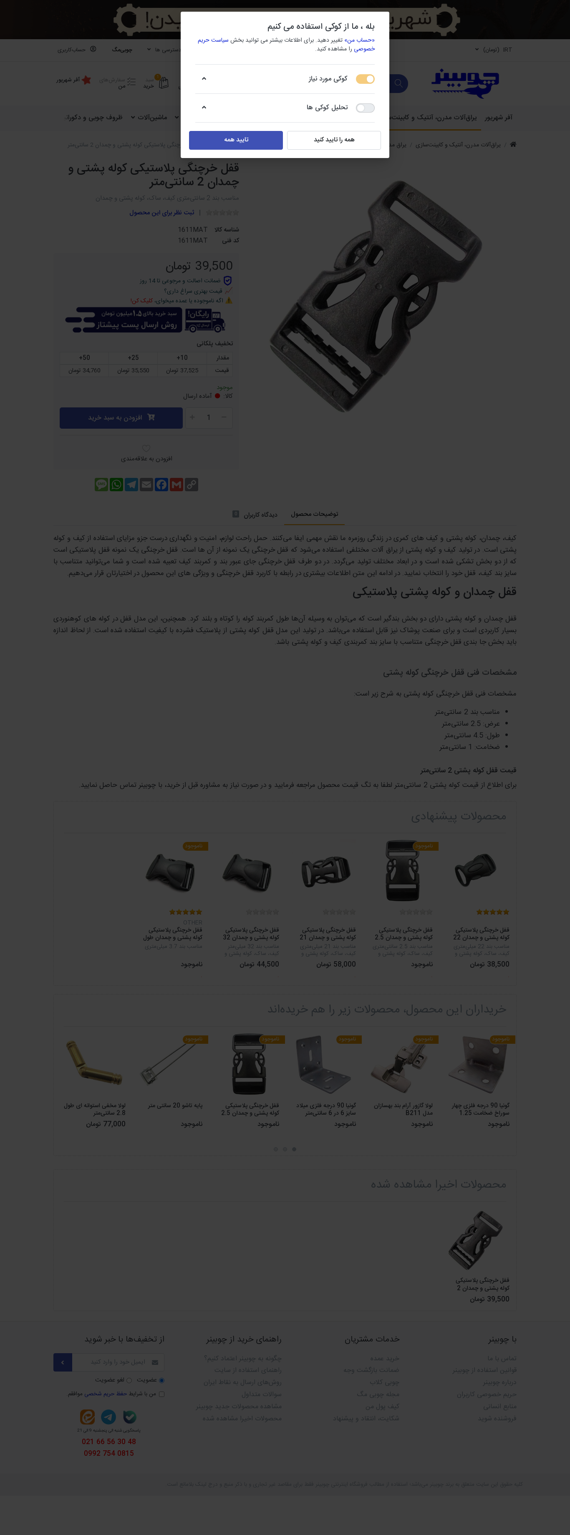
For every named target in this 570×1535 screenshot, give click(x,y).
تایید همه (236, 140)
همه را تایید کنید (334, 140)
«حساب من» (359, 40)
